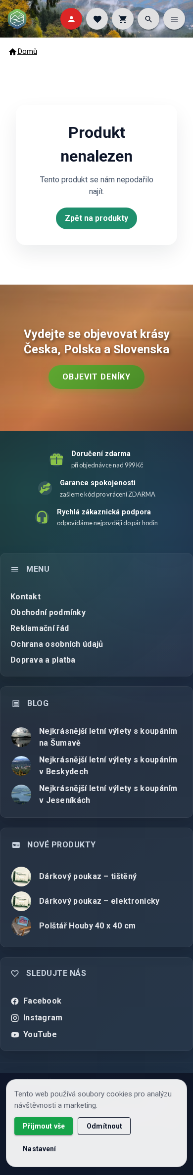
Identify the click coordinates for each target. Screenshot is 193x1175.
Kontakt (25, 596)
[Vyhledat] (148, 19)
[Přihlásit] (71, 19)
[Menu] (174, 19)
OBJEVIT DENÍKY (96, 376)
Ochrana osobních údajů (56, 644)
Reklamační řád (39, 628)
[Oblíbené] (97, 19)
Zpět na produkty (96, 218)
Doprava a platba (43, 660)
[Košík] (123, 19)
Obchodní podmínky (48, 612)
